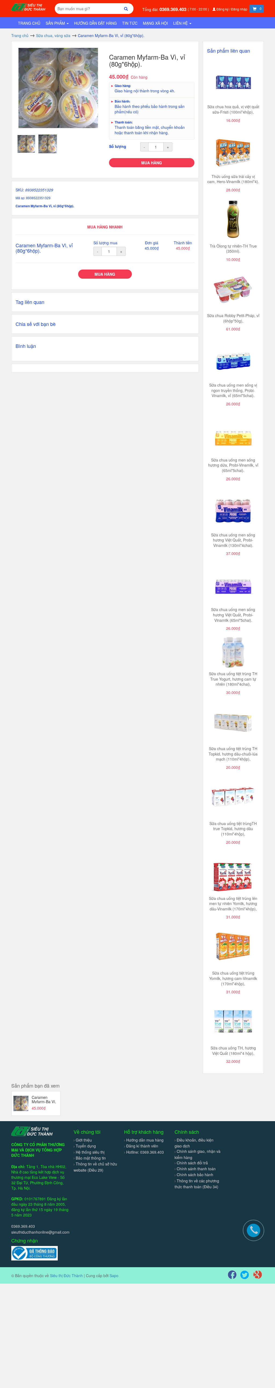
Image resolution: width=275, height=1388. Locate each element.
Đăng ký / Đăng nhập (232, 9)
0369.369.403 (174, 9)
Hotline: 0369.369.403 (145, 1152)
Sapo (114, 1275)
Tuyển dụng (86, 1146)
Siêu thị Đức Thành (66, 1275)
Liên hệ (181, 23)
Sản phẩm (56, 23)
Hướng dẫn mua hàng (145, 1140)
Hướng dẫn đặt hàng (95, 23)
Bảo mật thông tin (91, 1158)
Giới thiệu (84, 1140)
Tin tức (130, 23)
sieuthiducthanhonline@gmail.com (40, 1232)
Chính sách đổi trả (192, 1162)
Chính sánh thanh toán (196, 1168)
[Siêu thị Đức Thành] (29, 6)
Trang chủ (29, 23)
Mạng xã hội (155, 23)
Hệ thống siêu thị (90, 1152)
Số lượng (117, 146)
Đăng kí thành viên (142, 1146)
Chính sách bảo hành (195, 1174)
